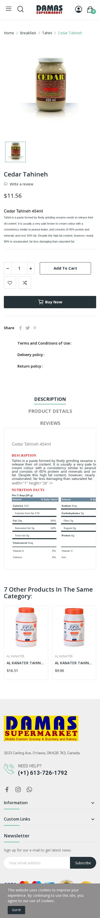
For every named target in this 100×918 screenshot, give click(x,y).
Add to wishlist (10, 282)
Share (20, 328)
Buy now (53, 301)
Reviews (50, 423)
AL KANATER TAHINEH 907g (26, 662)
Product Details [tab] (50, 411)
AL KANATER (15, 656)
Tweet (27, 328)
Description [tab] (50, 399)
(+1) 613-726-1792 (42, 773)
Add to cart (65, 268)
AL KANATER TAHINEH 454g (74, 662)
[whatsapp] (29, 790)
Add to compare (25, 282)
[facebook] (7, 790)
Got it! (16, 910)
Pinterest (34, 328)
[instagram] (18, 790)
